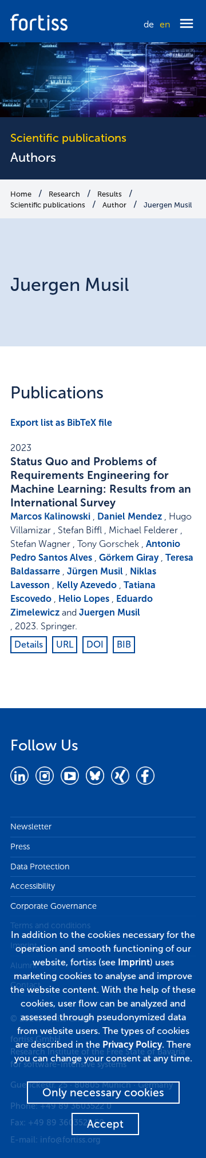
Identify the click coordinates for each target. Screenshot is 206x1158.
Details (28, 644)
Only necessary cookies (103, 1092)
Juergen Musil (168, 205)
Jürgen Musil (95, 571)
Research (64, 194)
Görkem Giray (129, 557)
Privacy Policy (132, 1044)
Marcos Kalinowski (50, 516)
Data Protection (40, 866)
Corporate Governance (53, 906)
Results (109, 194)
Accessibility (32, 886)
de (149, 24)
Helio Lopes (83, 598)
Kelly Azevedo (87, 585)
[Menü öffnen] (186, 24)
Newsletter (31, 826)
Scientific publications (47, 205)
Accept (105, 1124)
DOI (95, 644)
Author (114, 205)
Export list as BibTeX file (61, 422)
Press (20, 846)
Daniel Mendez (129, 516)
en (165, 24)
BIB (124, 644)
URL (64, 644)
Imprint (134, 962)
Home (20, 194)
